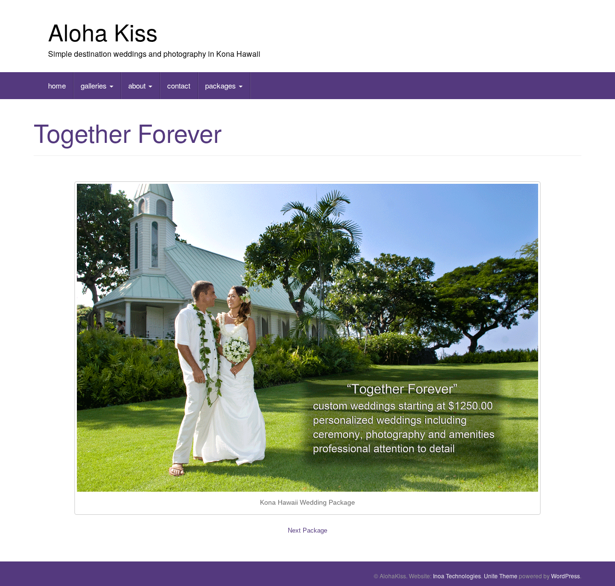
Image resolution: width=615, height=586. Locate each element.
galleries (95, 85)
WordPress (565, 576)
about (138, 85)
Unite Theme (500, 576)
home (57, 85)
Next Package (307, 530)
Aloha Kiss (103, 31)
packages (221, 85)
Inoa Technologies (457, 576)
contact (178, 85)
